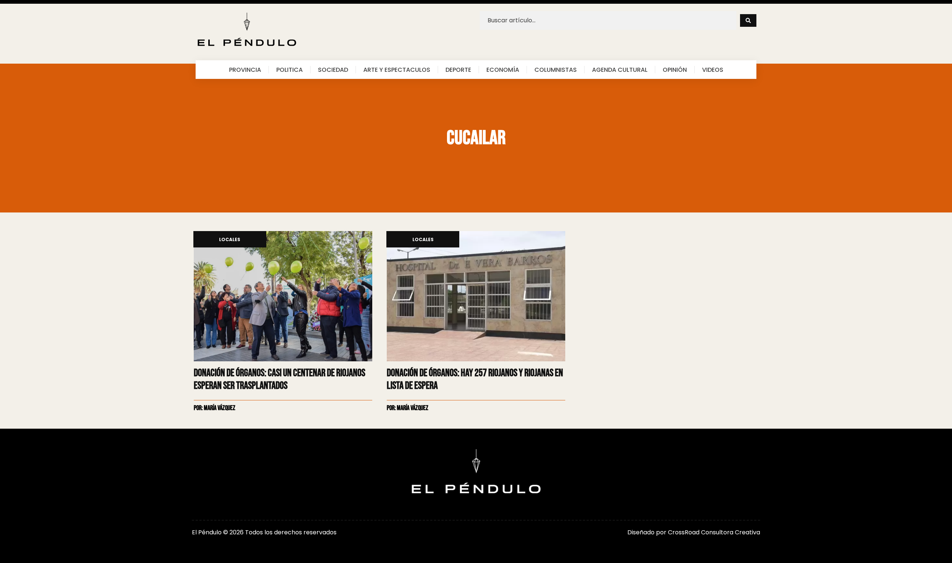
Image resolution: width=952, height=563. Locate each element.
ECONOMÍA (502, 69)
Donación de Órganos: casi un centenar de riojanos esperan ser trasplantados (279, 379)
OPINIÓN (675, 69)
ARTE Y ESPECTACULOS (396, 69)
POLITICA (289, 69)
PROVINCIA (245, 69)
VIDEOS (712, 69)
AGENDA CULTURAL (619, 69)
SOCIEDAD (333, 69)
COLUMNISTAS (555, 69)
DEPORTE (458, 69)
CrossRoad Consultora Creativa (714, 532)
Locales (229, 240)
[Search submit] (748, 20)
